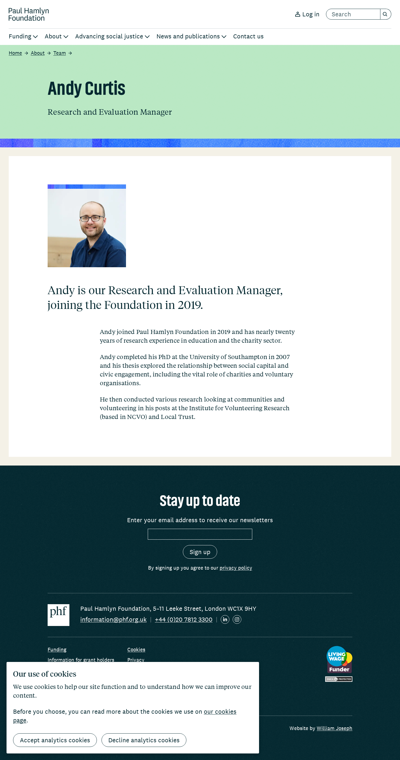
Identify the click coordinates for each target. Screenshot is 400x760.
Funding (57, 649)
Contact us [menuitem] (248, 36)
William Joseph (334, 728)
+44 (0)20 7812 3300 (184, 619)
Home (15, 53)
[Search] (385, 14)
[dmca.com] (338, 679)
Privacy (135, 659)
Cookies (136, 649)
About (38, 53)
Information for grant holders (81, 659)
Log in (310, 14)
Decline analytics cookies (144, 740)
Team (59, 53)
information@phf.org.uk (113, 619)
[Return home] (29, 14)
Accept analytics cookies (55, 740)
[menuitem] (23, 37)
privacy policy (236, 567)
